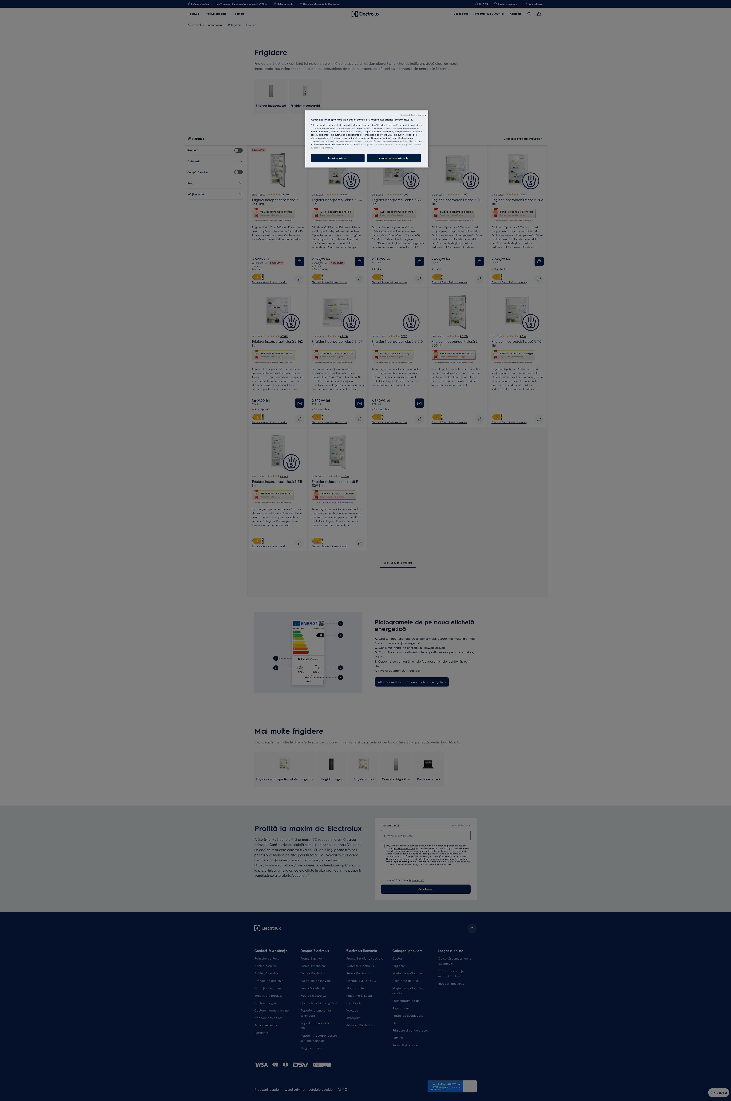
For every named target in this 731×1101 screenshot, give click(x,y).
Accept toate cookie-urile (393, 157)
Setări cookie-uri (337, 157)
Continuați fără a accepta (413, 115)
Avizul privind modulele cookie (376, 144)
